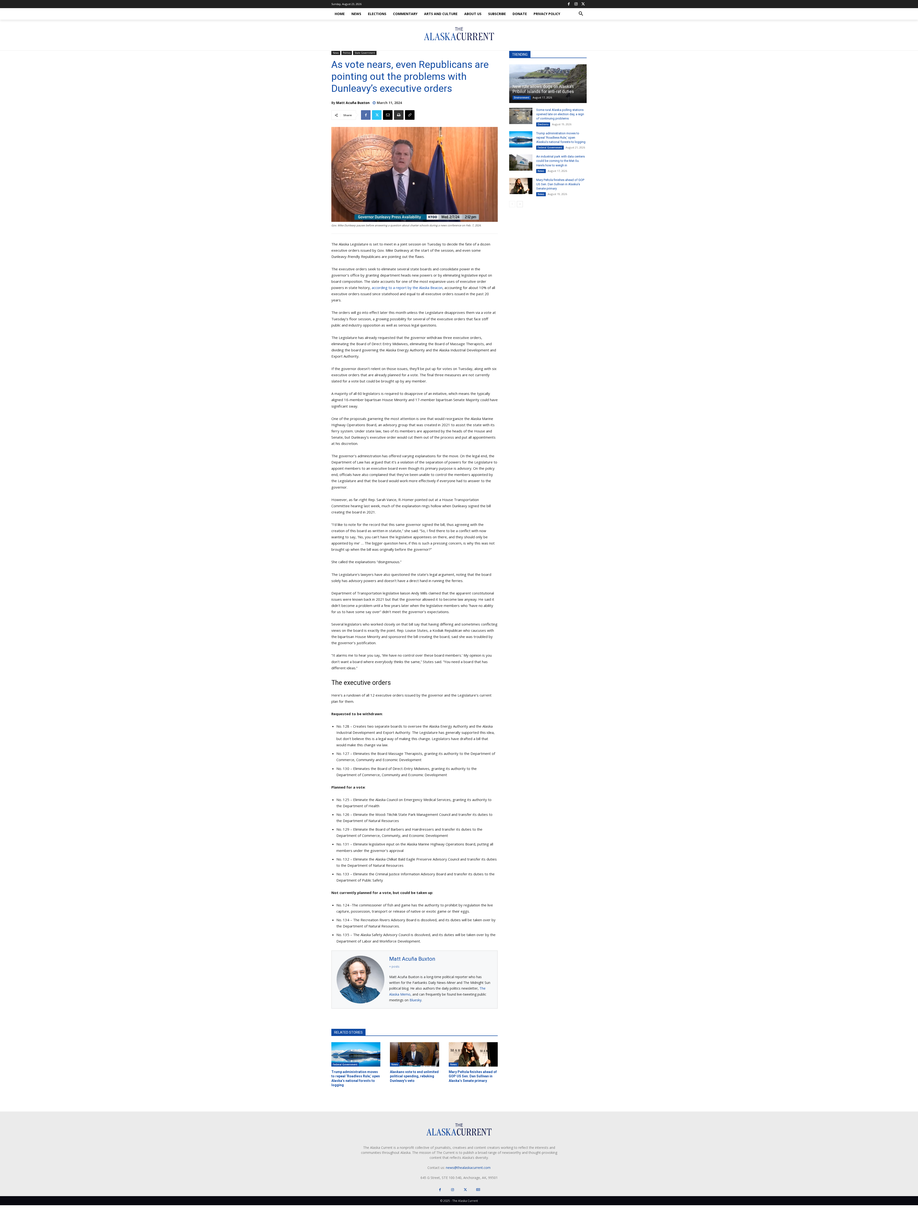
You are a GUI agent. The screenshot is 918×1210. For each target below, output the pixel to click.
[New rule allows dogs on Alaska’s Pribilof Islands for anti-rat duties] (548, 83)
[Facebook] (568, 4)
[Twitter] (583, 4)
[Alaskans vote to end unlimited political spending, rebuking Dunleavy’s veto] (414, 1054)
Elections (543, 124)
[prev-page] (512, 204)
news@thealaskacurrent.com (468, 1167)
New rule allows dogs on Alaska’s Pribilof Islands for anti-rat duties (543, 89)
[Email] (388, 115)
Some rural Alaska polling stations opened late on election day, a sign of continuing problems (560, 114)
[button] (581, 14)
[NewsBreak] (478, 1189)
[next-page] (520, 204)
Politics (346, 53)
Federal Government (345, 1064)
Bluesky (415, 1000)
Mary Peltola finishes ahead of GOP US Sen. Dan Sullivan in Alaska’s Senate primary (473, 1076)
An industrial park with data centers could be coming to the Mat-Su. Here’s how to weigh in (560, 161)
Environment (521, 97)
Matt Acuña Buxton (353, 102)
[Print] (399, 115)
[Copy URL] (410, 115)
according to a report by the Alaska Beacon (407, 287)
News (336, 53)
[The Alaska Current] (459, 34)
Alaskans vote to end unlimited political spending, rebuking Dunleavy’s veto (414, 1076)
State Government (365, 53)
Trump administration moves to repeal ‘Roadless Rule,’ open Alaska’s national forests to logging (560, 137)
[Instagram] (575, 4)
